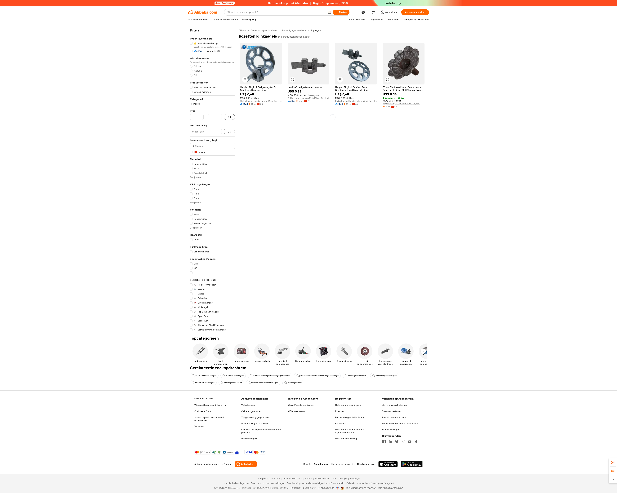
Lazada (308, 478)
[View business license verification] (337, 488)
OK (229, 117)
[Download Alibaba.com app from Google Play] (412, 464)
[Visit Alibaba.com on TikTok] (416, 442)
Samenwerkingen (390, 429)
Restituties (340, 423)
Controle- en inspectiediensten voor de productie (261, 431)
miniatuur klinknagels (205, 383)
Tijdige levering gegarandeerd (256, 417)
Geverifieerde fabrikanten (301, 405)
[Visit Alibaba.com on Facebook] (384, 442)
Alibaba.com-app (366, 464)
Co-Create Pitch (202, 411)
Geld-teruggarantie (250, 411)
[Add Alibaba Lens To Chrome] (246, 464)
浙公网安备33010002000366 (361, 488)
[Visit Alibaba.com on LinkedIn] (390, 442)
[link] (613, 462)
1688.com (275, 478)
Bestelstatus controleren (394, 417)
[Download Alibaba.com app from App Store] (388, 464)
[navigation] (212, 180)
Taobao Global (322, 478)
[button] (329, 12)
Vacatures (199, 426)
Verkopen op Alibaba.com (394, 405)
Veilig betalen (248, 405)
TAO (333, 478)
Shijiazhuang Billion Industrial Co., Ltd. (401, 103)
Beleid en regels (249, 438)
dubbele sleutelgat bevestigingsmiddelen (271, 375)
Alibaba (242, 30)
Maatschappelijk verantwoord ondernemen (209, 419)
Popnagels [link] (316, 30)
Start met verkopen (391, 411)
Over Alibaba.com (203, 398)
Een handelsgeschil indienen (349, 417)
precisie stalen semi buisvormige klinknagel (319, 375)
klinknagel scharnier (233, 383)
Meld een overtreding (346, 438)
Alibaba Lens (201, 464)
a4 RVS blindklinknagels (205, 375)
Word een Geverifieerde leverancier (400, 423)
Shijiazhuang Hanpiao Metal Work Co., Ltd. (261, 101)
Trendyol (342, 478)
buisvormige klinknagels (386, 375)
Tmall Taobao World (292, 478)
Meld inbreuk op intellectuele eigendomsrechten (349, 431)
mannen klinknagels (235, 375)
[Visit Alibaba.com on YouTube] (410, 442)
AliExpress (263, 478)
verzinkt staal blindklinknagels (264, 383)
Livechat (339, 411)
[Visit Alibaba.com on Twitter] (397, 442)
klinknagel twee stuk (357, 375)
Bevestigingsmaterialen (294, 30)
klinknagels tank (295, 383)
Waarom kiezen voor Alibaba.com (210, 405)
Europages (355, 478)
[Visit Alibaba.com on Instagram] (403, 442)
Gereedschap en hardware (264, 30)
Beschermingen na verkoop (255, 423)
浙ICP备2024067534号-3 (390, 488)
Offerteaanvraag (296, 411)
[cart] (373, 12)
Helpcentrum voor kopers (348, 405)
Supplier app (321, 464)
